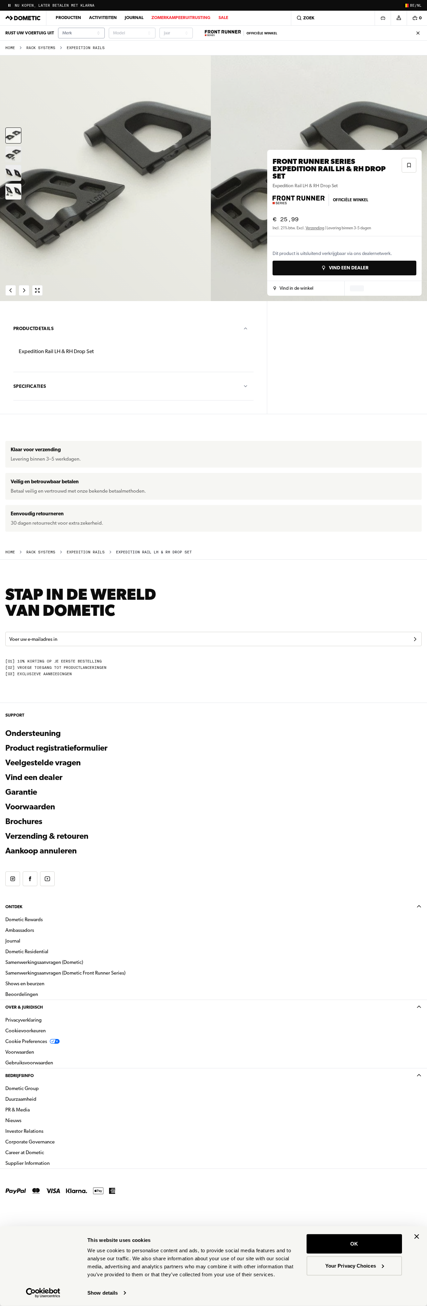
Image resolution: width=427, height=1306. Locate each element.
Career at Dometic (45, 1152)
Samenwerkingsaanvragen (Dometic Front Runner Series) (65, 973)
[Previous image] (107, 178)
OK (354, 1244)
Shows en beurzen (24, 984)
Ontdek (13, 906)
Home (10, 48)
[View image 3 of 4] (13, 173)
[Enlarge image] (37, 290)
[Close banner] (416, 1236)
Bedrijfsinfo (19, 1075)
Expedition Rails (86, 48)
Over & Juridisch (24, 1007)
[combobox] (81, 33)
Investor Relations (45, 1131)
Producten (68, 17)
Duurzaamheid (20, 1099)
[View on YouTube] (47, 878)
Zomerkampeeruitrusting (180, 17)
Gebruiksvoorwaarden (29, 1063)
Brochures (59, 821)
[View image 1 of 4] (13, 135)
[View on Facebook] (30, 878)
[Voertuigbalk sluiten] (418, 33)
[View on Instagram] (12, 878)
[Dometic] (23, 18)
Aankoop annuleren (41, 850)
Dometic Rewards (24, 920)
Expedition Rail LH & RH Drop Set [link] (154, 552)
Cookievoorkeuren (25, 1031)
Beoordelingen (21, 994)
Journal (134, 17)
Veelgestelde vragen (43, 762)
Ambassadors (19, 930)
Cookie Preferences (26, 1041)
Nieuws (34, 1120)
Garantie (21, 792)
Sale (223, 17)
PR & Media (38, 1109)
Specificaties (29, 386)
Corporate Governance (51, 1141)
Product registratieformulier (56, 748)
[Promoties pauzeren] (9, 5)
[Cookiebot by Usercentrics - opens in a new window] (43, 1293)
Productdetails (33, 328)
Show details (102, 1293)
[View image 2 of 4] (13, 154)
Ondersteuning (33, 733)
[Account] (399, 18)
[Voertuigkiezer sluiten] (383, 18)
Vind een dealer (33, 777)
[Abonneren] (415, 639)
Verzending (315, 228)
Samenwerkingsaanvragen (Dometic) (44, 962)
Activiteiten (103, 17)
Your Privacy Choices (350, 1265)
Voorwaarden (30, 806)
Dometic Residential (47, 951)
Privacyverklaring (23, 1020)
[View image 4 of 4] (13, 192)
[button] (293, 288)
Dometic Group (43, 1088)
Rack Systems (40, 48)
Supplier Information (27, 1163)
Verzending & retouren (46, 836)
